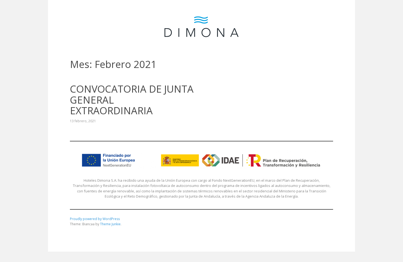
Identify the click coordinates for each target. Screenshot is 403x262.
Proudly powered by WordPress (95, 219)
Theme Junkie (110, 224)
